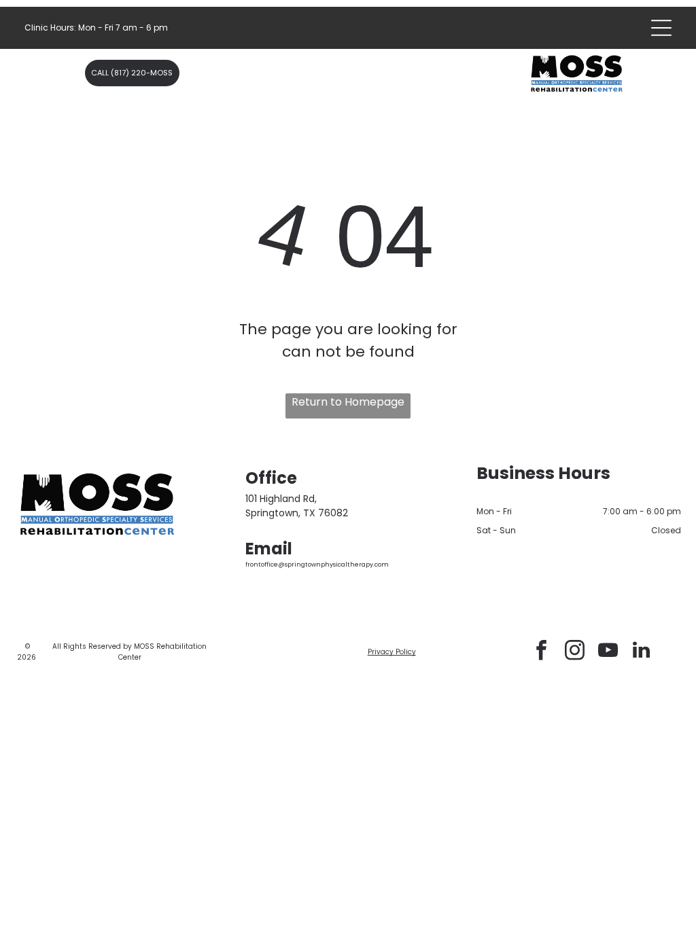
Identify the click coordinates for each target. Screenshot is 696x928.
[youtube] (608, 651)
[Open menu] (661, 28)
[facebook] (542, 651)
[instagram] (575, 651)
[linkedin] (642, 651)
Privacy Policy (392, 652)
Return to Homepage (348, 402)
